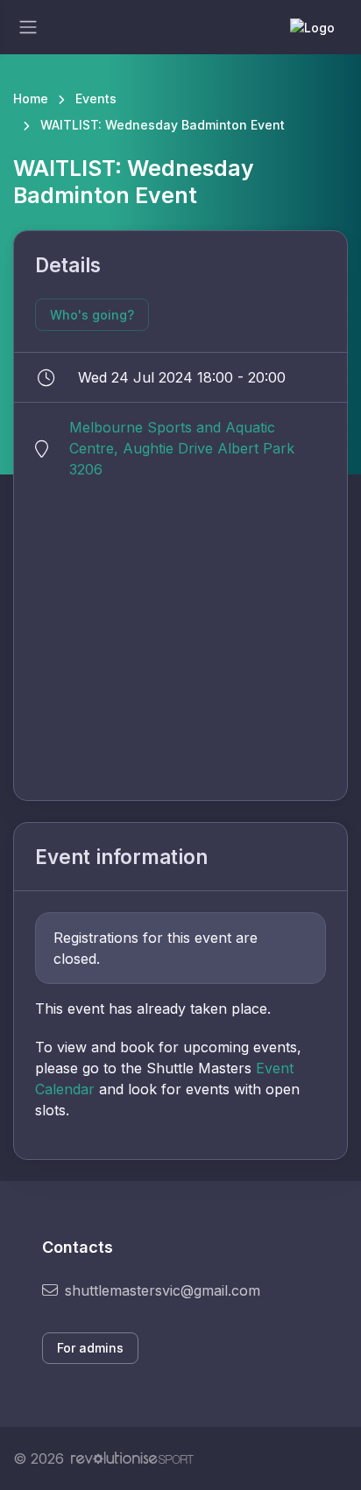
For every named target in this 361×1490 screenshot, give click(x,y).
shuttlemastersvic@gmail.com (162, 1290)
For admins (90, 1347)
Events (96, 98)
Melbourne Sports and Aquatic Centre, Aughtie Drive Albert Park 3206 (181, 448)
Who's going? (92, 314)
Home (30, 98)
